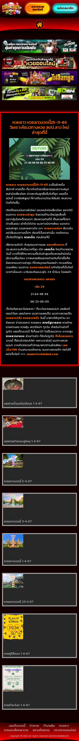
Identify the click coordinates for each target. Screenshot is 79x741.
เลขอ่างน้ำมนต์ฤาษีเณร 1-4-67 (23, 403)
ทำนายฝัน (49, 726)
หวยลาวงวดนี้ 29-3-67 (18, 602)
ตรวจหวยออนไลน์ (65, 730)
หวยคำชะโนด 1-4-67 (17, 705)
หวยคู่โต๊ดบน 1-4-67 (17, 654)
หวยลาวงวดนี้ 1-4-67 (17, 561)
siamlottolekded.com (58, 735)
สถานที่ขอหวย (41, 730)
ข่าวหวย (34, 726)
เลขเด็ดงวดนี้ (17, 726)
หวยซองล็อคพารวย (16, 730)
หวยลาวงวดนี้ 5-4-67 (18, 481)
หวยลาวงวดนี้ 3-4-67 (18, 521)
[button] (39, 24)
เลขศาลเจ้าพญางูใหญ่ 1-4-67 (22, 441)
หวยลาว (64, 726)
